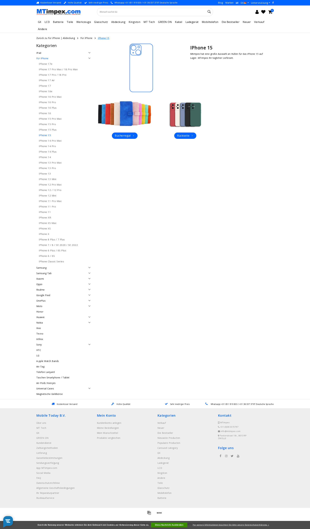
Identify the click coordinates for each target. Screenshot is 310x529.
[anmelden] (257, 12)
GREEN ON (165, 22)
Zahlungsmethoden (47, 447)
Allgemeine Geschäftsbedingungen (55, 487)
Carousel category (167, 447)
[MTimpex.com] (58, 12)
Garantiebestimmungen (49, 457)
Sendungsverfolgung (47, 462)
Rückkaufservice (45, 497)
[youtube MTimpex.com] (238, 456)
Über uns (41, 422)
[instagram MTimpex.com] (226, 456)
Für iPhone (86, 38)
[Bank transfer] (160, 514)
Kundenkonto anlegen (109, 422)
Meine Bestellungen (108, 427)
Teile (70, 22)
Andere (42, 29)
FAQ (38, 477)
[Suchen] (209, 12)
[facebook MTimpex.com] (220, 456)
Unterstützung (259, 2)
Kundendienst (44, 442)
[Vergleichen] (237, 3)
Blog (220, 2)
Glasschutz (101, 22)
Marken (229, 2)
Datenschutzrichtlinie (48, 482)
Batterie (58, 22)
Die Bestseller (231, 22)
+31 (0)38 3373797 (229, 427)
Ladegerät (192, 22)
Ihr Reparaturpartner (47, 492)
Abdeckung (118, 22)
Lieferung (41, 452)
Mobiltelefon (210, 22)
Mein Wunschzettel (107, 432)
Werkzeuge (83, 22)
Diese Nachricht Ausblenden (169, 525)
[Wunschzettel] (263, 12)
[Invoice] (150, 514)
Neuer (247, 22)
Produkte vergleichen (108, 437)
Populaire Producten (168, 442)
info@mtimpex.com (231, 431)
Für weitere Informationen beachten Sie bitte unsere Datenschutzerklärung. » (231, 525)
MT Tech (149, 22)
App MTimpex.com (46, 467)
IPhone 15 (103, 38)
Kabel (178, 22)
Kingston (134, 22)
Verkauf (259, 22)
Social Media (43, 472)
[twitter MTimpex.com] (232, 456)
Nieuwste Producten (168, 437)
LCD (47, 22)
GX (39, 22)
